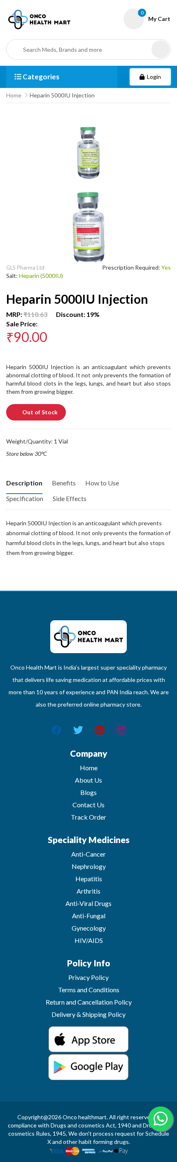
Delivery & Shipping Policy (88, 1014)
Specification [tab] (24, 498)
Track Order (88, 817)
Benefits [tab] (64, 483)
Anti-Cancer (88, 854)
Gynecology (89, 928)
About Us (88, 780)
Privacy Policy (88, 977)
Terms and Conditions (88, 989)
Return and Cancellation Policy (89, 1002)
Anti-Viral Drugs (88, 903)
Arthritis (88, 891)
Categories (40, 76)
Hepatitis (88, 878)
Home (13, 95)
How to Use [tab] (102, 483)
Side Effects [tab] (69, 498)
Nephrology (89, 866)
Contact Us (88, 805)
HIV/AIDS (89, 940)
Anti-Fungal (88, 915)
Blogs (88, 792)
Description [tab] (24, 483)
